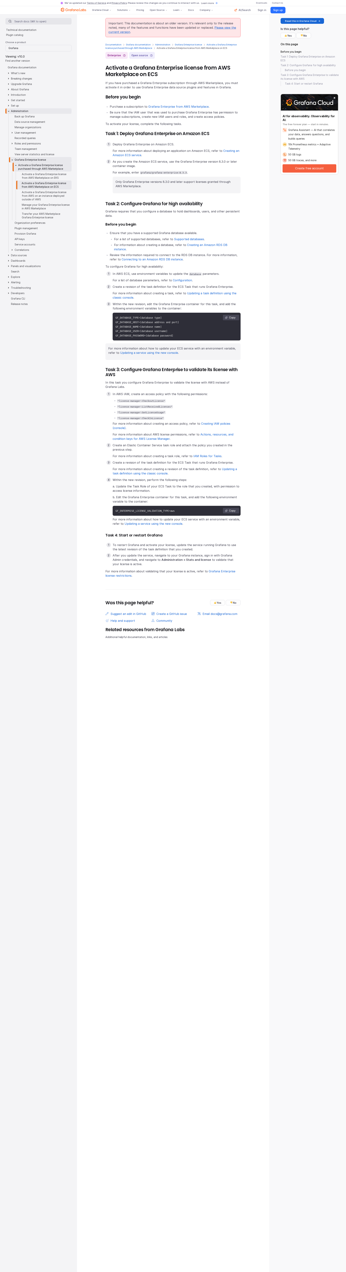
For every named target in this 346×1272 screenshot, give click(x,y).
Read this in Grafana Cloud (300, 20)
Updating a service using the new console (149, 353)
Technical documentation (21, 29)
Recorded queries (25, 138)
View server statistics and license (34, 154)
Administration (162, 44)
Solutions (122, 9)
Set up (15, 105)
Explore (15, 276)
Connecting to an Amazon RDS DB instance (152, 259)
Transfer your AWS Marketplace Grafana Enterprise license (41, 215)
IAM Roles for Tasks (207, 456)
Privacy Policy (119, 2)
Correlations (22, 249)
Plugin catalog (14, 34)
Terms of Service (96, 2)
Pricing (140, 9)
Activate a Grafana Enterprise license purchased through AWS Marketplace (40, 167)
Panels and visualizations (26, 266)
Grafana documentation (138, 44)
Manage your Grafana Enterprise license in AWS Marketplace (46, 206)
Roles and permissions (28, 143)
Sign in (262, 10)
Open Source (157, 9)
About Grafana (20, 89)
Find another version (17, 60)
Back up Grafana (25, 116)
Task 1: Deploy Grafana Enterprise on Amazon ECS (308, 58)
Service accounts (25, 244)
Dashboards (18, 260)
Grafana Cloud (100, 9)
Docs (191, 9)
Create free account (309, 168)
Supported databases (189, 239)
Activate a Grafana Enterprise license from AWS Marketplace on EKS (44, 176)
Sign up (278, 10)
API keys (20, 239)
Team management (26, 148)
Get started (18, 100)
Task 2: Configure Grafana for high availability (308, 65)
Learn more (207, 3)
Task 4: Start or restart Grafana (304, 83)
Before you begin (291, 51)
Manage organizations (28, 127)
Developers (18, 293)
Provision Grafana (25, 233)
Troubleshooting (21, 287)
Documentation (113, 44)
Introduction (18, 94)
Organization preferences (30, 222)
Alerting (15, 282)
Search (15, 271)
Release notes (19, 303)
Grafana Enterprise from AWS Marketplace (178, 106)
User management (25, 132)
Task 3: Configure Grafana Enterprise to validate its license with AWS (310, 76)
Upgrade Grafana (21, 83)
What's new (18, 73)
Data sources (19, 255)
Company (205, 9)
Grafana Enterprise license (188, 44)
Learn (176, 9)
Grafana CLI (18, 298)
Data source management (30, 121)
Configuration (182, 280)
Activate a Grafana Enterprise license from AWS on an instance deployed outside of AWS (44, 196)
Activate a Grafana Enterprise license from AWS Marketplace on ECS (44, 185)
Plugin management (26, 228)
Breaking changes (21, 78)
